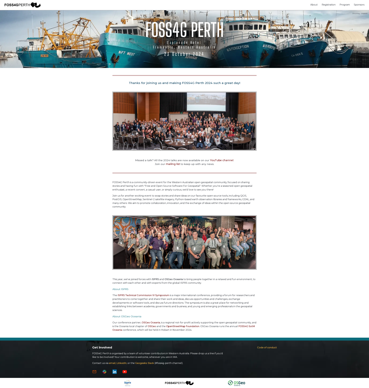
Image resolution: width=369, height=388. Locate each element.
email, (112, 363)
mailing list (173, 164)
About (314, 4)
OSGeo (152, 326)
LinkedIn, (121, 363)
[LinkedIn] (114, 373)
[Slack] (104, 373)
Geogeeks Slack (144, 363)
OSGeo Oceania (151, 322)
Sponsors (359, 4)
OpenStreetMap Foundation (182, 326)
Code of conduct (267, 347)
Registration (329, 4)
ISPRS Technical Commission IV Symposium (143, 295)
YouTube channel (221, 160)
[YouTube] (125, 373)
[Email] (94, 373)
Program (345, 4)
